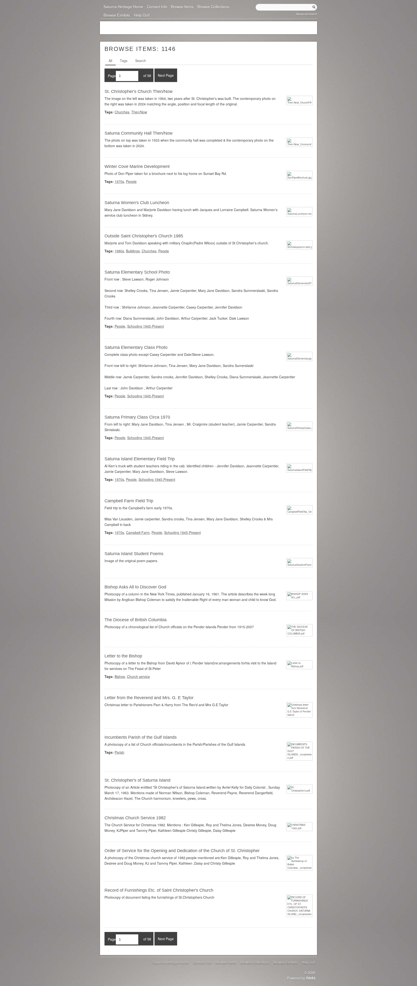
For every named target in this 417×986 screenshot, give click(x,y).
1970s (119, 181)
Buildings (133, 250)
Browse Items (182, 6)
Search (140, 60)
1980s (119, 250)
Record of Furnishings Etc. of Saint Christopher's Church (158, 890)
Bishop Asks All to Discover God (135, 587)
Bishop (120, 676)
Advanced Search (306, 14)
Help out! (141, 15)
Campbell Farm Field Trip (128, 500)
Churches (122, 112)
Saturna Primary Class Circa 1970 (137, 417)
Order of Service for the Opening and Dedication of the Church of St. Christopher (182, 850)
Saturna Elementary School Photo (137, 272)
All (110, 60)
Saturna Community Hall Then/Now (138, 133)
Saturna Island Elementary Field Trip (139, 458)
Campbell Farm (138, 532)
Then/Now (139, 112)
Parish (119, 752)
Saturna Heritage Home (123, 6)
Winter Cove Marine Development (137, 166)
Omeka (310, 978)
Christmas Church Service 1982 (135, 817)
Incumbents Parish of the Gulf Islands (140, 737)
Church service (138, 676)
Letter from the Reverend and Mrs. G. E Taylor (149, 697)
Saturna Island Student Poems (133, 553)
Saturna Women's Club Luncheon (136, 202)
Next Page (166, 75)
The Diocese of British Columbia (135, 619)
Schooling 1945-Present (145, 326)
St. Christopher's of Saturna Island (137, 780)
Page (112, 75)
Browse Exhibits (117, 15)
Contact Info (157, 6)
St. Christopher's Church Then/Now (138, 91)
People (131, 181)
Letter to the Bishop (123, 656)
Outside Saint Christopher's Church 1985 (143, 236)
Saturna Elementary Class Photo (135, 347)
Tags (123, 60)
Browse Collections (213, 6)
